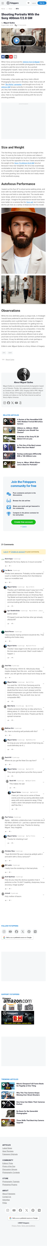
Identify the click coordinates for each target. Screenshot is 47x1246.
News (10, 9)
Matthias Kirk (9, 728)
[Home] (13, 3)
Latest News (7, 1148)
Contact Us (6, 1196)
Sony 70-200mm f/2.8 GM (24, 163)
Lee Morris (8, 570)
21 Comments (21, 25)
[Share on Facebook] (3, 56)
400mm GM (5, 87)
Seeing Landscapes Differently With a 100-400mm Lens (29, 455)
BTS (17, 9)
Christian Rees (10, 851)
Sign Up (42, 3)
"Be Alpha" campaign (13, 84)
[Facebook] (8, 402)
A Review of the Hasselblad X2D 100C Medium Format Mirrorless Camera (30, 421)
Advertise (6, 1199)
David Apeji (9, 559)
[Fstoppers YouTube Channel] (10, 931)
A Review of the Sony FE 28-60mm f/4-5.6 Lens (28, 437)
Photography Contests (11, 1172)
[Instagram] (4, 402)
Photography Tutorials (10, 1181)
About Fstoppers (8, 1193)
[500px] (20, 402)
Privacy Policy (16, 1226)
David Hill (8, 757)
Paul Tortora (9, 817)
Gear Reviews (7, 1151)
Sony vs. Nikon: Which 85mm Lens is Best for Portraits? (28, 463)
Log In (34, 3)
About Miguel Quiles (23, 382)
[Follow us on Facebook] (16, 931)
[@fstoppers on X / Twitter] (22, 931)
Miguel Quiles (9, 22)
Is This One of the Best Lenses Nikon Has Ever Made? (29, 446)
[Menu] (2, 3)
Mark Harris (11, 706)
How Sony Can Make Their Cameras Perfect (30, 1103)
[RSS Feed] (35, 931)
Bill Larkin (8, 865)
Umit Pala (8, 666)
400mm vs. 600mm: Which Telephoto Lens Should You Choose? (28, 430)
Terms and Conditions (28, 1226)
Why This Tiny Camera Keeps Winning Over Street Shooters (28, 1094)
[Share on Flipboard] (11, 56)
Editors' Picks (7, 1163)
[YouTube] (16, 402)
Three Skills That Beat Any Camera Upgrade (30, 1121)
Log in (24, 526)
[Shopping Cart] (28, 3)
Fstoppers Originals (10, 1154)
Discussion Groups (9, 1169)
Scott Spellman (10, 877)
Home (3, 9)
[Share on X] (7, 56)
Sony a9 (29, 202)
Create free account (23, 522)
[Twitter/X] (12, 402)
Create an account (18, 551)
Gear (10, 353)
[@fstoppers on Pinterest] (29, 931)
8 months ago (20, 706)
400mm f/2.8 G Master (31, 62)
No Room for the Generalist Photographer (27, 1112)
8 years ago (17, 559)
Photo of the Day (8, 1166)
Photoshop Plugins (9, 1184)
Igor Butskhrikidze (13, 611)
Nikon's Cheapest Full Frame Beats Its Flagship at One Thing (30, 1084)
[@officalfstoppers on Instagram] (4, 931)
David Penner (9, 631)
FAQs (4, 1203)
